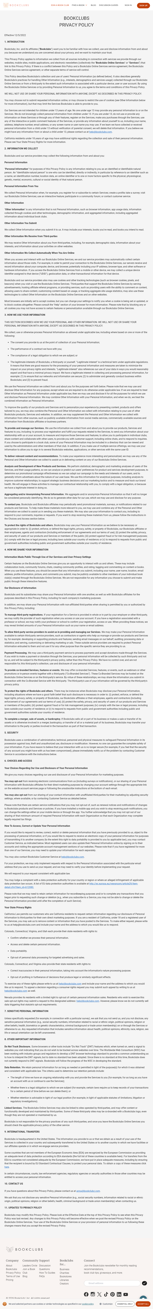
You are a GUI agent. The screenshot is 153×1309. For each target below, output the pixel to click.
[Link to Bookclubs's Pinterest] (112, 1294)
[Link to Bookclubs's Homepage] (16, 5)
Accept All (143, 1304)
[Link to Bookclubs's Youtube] (125, 1294)
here (6, 1167)
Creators (64, 1283)
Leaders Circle (30, 1265)
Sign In (128, 5)
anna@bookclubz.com (88, 1191)
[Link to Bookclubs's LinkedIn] (119, 1294)
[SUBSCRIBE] (144, 1283)
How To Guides (47, 1272)
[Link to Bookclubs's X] (99, 1294)
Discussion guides (108, 5)
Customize (108, 1304)
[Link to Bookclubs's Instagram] (93, 1294)
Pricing (9, 1279)
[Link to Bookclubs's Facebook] (86, 1294)
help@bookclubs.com (100, 131)
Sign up (143, 5)
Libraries (64, 1280)
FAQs (42, 1276)
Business (64, 1269)
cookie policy (88, 1304)
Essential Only (125, 1304)
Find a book (78, 5)
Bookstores (66, 1276)
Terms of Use (13, 1276)
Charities (64, 1272)
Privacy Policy (13, 1272)
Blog (93, 5)
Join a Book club (60, 5)
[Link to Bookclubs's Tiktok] (106, 1294)
